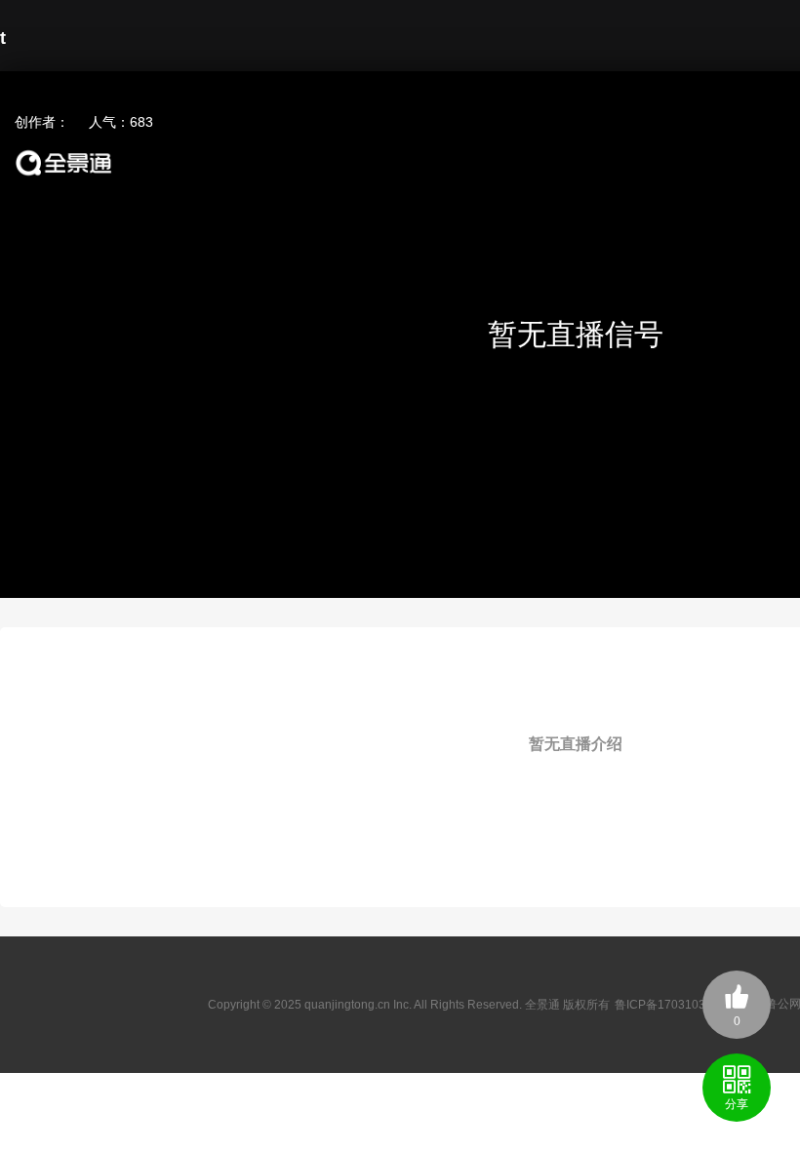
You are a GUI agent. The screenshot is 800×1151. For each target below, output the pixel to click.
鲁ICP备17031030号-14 (678, 1005)
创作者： (42, 122)
